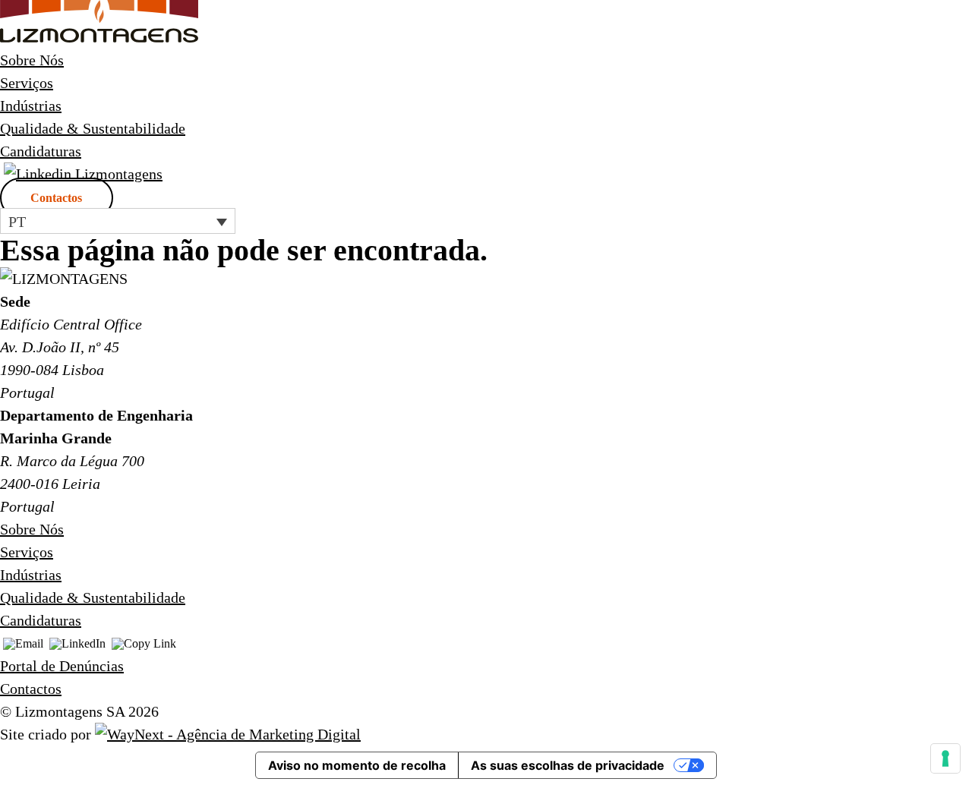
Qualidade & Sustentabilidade (92, 128)
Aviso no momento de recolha (357, 765)
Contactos (56, 197)
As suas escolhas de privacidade (567, 765)
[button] (117, 221)
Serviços (26, 82)
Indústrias (31, 105)
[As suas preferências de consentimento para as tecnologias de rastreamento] (945, 758)
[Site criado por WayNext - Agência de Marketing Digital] (228, 734)
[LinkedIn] (77, 645)
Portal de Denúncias (62, 665)
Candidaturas (40, 151)
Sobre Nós (32, 60)
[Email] (23, 645)
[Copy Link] (144, 645)
